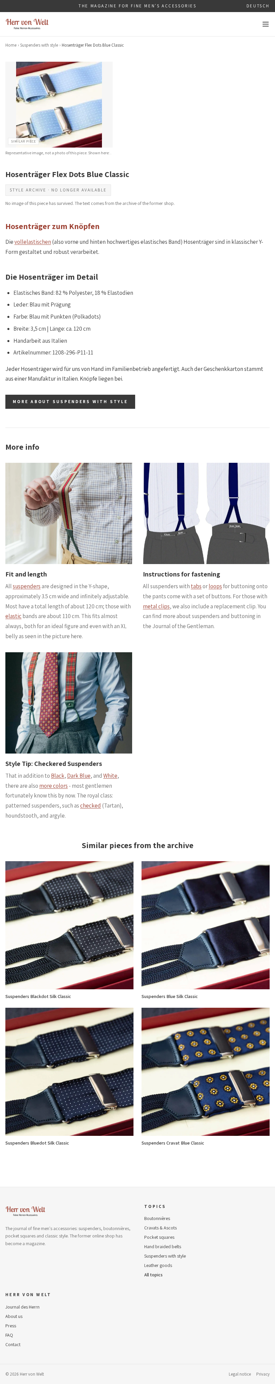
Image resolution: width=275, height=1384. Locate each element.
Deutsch (258, 6)
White (110, 775)
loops (215, 586)
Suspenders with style (39, 45)
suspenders (27, 586)
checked (90, 805)
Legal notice (240, 1374)
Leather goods (158, 1265)
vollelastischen (32, 241)
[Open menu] (265, 24)
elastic (13, 616)
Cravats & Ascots (160, 1228)
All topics (153, 1275)
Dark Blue (79, 775)
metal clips (156, 606)
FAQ (9, 1335)
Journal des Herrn (22, 1307)
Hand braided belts (162, 1246)
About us (13, 1316)
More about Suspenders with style (70, 401)
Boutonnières (157, 1218)
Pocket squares (159, 1237)
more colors (53, 785)
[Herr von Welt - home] (27, 24)
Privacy (263, 1374)
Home (10, 45)
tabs (196, 586)
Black (57, 775)
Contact (12, 1344)
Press (10, 1326)
